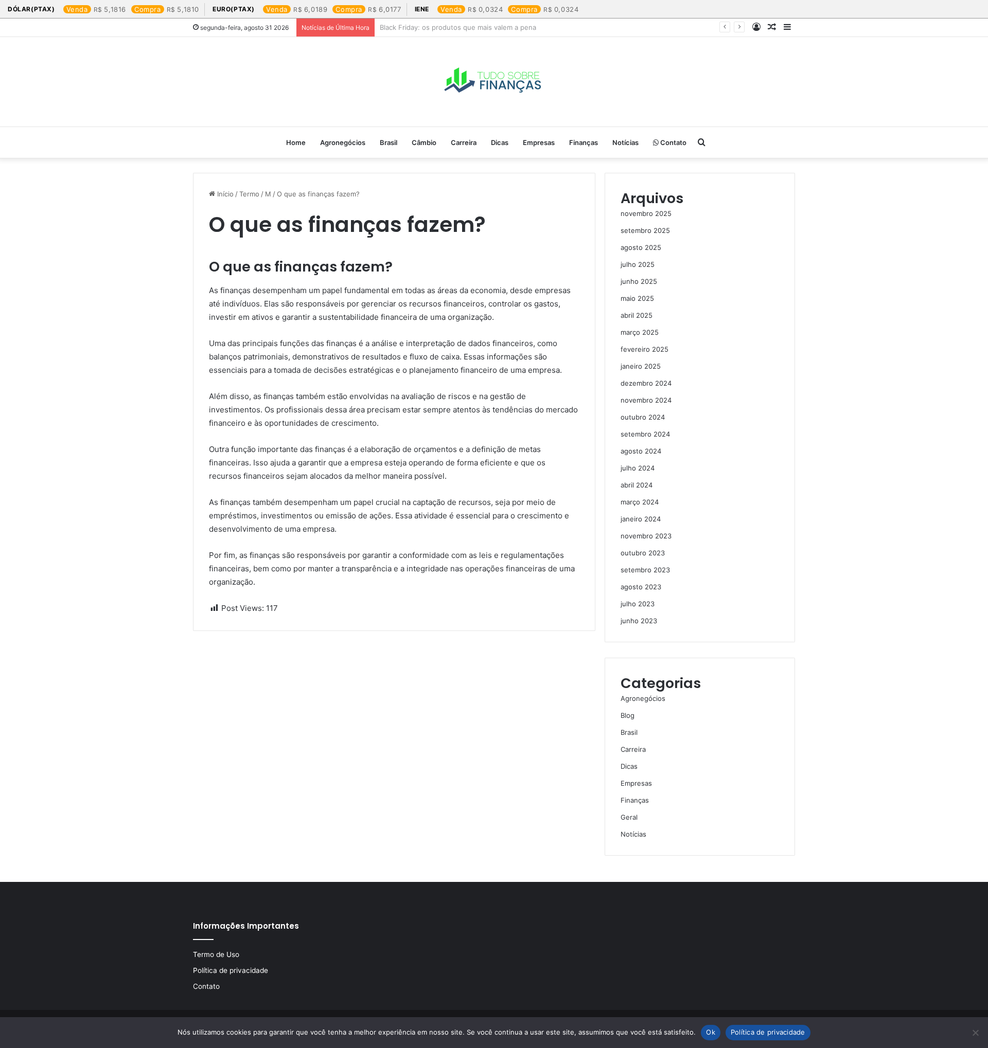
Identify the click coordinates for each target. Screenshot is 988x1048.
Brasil (388, 142)
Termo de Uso (216, 954)
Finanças (583, 142)
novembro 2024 (646, 400)
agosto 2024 (641, 451)
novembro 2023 (646, 536)
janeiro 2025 (641, 366)
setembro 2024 (645, 434)
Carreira (464, 142)
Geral (629, 817)
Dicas (499, 142)
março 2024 (640, 502)
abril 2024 (636, 485)
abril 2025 (636, 315)
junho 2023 (639, 621)
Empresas (539, 142)
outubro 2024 (643, 417)
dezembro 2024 (646, 383)
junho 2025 (639, 281)
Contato (672, 142)
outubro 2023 (643, 553)
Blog (627, 715)
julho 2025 (638, 264)
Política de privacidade (230, 970)
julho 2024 (638, 468)
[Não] (975, 1032)
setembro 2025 (645, 230)
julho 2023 (638, 604)
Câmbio (424, 142)
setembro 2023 (645, 570)
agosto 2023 (641, 587)
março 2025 (640, 332)
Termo (249, 194)
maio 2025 (637, 298)
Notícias (625, 142)
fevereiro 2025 (644, 349)
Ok (710, 1032)
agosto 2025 (641, 247)
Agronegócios (342, 142)
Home (296, 142)
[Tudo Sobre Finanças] (494, 82)
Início (224, 194)
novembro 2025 (646, 213)
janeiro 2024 (641, 519)
